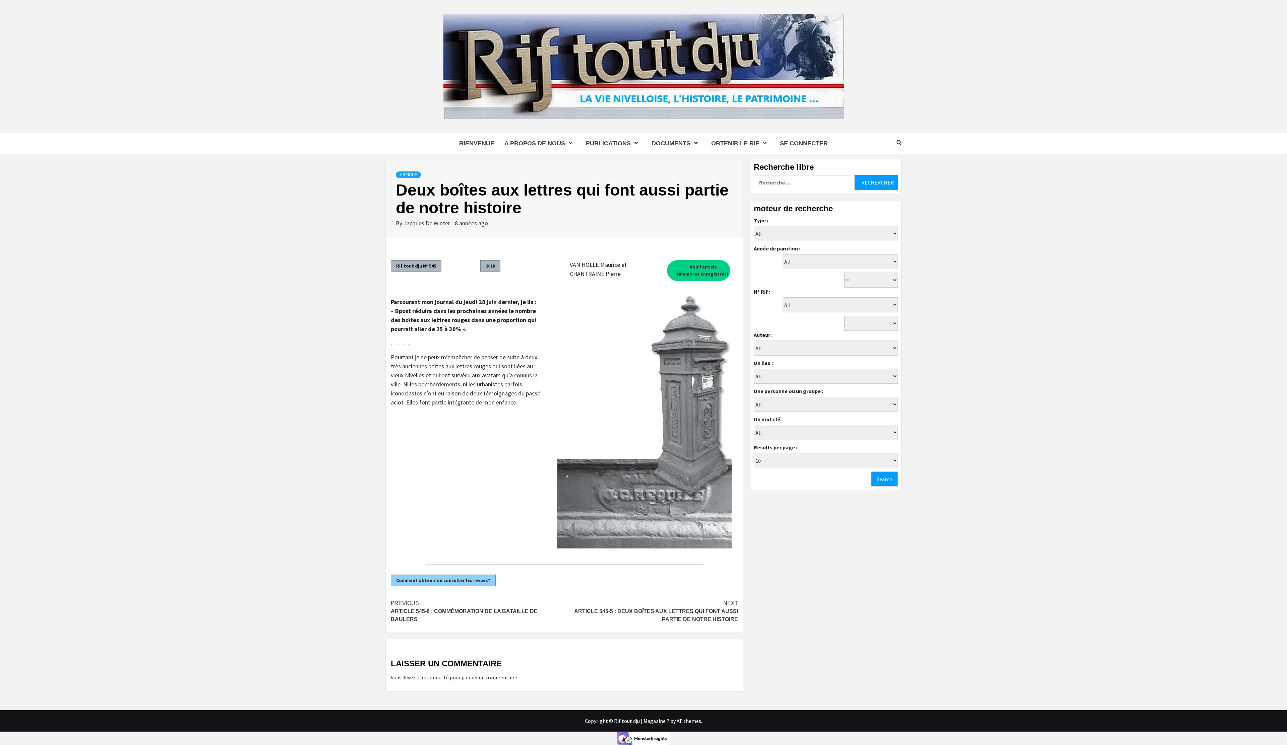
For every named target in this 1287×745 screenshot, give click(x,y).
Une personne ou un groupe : (788, 391)
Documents (671, 143)
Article (408, 174)
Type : (761, 220)
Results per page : (775, 447)
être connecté (433, 677)
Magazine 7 (656, 721)
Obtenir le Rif (735, 143)
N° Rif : (762, 291)
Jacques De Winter (427, 223)
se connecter (804, 143)
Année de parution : (777, 248)
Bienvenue (476, 143)
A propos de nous (534, 143)
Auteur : (763, 334)
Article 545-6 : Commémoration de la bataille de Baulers (464, 611)
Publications (608, 143)
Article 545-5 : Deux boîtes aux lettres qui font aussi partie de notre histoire (656, 611)
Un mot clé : (768, 419)
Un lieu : (763, 363)
